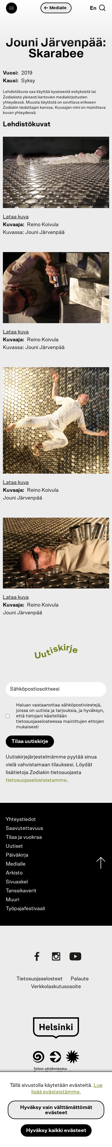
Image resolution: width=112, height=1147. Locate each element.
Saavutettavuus (24, 828)
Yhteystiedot (21, 819)
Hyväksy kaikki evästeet (56, 1130)
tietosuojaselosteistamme (36, 780)
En (93, 8)
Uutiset (14, 846)
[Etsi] (102, 8)
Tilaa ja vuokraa (24, 837)
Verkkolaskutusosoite (56, 986)
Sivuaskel (17, 882)
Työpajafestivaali (25, 908)
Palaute (80, 979)
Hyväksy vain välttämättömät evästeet (56, 1110)
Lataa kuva (16, 217)
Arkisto (14, 873)
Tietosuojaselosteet (39, 979)
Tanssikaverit (21, 890)
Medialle (58, 8)
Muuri (12, 899)
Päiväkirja (17, 855)
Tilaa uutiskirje (29, 741)
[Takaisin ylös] (100, 864)
